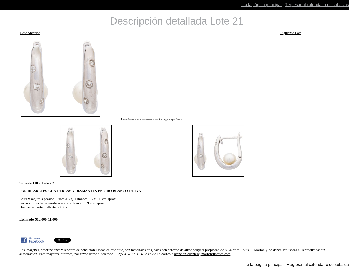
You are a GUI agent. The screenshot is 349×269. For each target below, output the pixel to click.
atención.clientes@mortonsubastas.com (202, 254)
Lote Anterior (30, 33)
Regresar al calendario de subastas (317, 5)
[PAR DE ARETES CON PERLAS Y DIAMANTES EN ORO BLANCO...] (152, 77)
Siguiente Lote (290, 33)
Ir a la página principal (261, 5)
